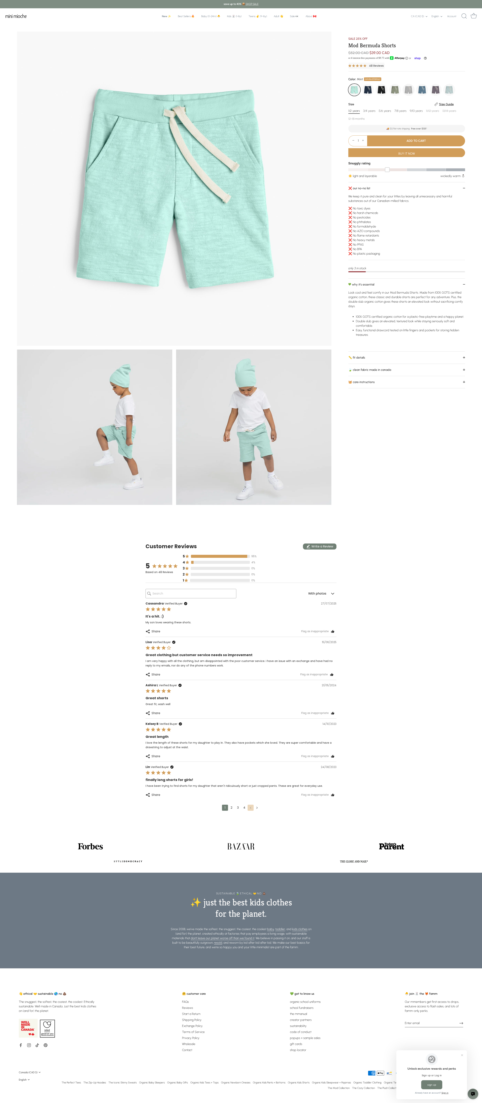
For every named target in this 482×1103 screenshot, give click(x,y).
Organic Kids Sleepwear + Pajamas (331, 1082)
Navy (368, 90)
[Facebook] (21, 1045)
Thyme (395, 90)
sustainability (298, 1026)
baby (270, 929)
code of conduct (300, 1032)
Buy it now (406, 153)
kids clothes (299, 929)
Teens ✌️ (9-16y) (258, 16)
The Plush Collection (388, 1087)
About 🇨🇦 (311, 16)
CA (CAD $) (417, 16)
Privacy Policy (190, 1038)
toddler (280, 929)
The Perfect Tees (71, 1082)
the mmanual (298, 1014)
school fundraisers (301, 1008)
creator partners (301, 1020)
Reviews (187, 1008)
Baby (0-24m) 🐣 (210, 16)
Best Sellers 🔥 (186, 16)
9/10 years (416, 111)
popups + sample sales (305, 1038)
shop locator (298, 1050)
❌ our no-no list (359, 188)
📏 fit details (356, 357)
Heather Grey (409, 90)
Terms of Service (193, 1032)
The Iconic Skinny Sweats (122, 1082)
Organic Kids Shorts (299, 1082)
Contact (187, 1050)
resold (218, 942)
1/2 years (354, 111)
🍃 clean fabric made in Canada (369, 369)
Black (381, 90)
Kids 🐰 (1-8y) (234, 16)
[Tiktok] (37, 1045)
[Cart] (474, 16)
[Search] (464, 16)
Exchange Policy (192, 1026)
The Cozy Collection (363, 1087)
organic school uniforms (305, 1002)
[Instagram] (29, 1045)
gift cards (296, 1044)
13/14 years (449, 111)
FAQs (185, 1002)
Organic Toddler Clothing (367, 1082)
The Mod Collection (339, 1087)
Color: (364, 79)
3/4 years (369, 111)
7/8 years (400, 111)
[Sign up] (461, 1023)
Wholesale (188, 1044)
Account (451, 16)
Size (401, 104)
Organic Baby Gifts (177, 1082)
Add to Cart (416, 140)
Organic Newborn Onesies (235, 1082)
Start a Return (191, 1014)
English (435, 16)
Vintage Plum (436, 90)
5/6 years (385, 111)
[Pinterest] (45, 1045)
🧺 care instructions (361, 382)
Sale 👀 (294, 16)
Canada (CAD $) (28, 1072)
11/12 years (432, 111)
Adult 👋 (278, 16)
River (422, 90)
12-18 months (356, 119)
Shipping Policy (191, 1020)
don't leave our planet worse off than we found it (222, 938)
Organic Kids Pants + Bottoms (269, 1082)
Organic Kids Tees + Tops (204, 1082)
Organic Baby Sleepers (152, 1082)
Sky (449, 90)
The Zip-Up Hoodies (94, 1082)
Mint (354, 90)
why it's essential (362, 284)
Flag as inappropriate (315, 631)
